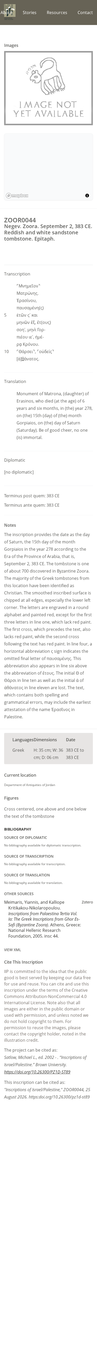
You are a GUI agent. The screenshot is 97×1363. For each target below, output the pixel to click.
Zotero (87, 902)
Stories (29, 12)
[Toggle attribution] (87, 195)
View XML (12, 949)
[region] (48, 167)
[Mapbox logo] (17, 196)
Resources (57, 12)
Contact (85, 12)
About (6, 12)
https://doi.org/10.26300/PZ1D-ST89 (37, 1072)
